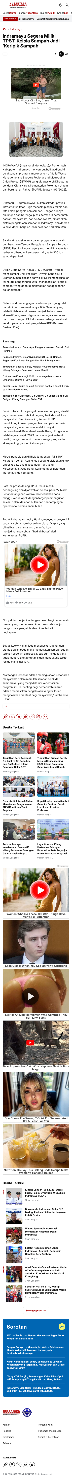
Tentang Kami (45, 1424)
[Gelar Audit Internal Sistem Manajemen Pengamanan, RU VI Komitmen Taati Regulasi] (19, 786)
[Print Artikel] (39, 716)
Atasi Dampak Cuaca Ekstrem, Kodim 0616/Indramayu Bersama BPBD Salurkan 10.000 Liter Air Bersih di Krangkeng (46, 1272)
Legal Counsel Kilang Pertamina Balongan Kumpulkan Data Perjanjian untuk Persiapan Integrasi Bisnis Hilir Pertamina (52, 849)
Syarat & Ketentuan (48, 1437)
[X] (12, 716)
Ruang (47, 12)
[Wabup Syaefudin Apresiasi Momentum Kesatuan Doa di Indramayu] (14, 1235)
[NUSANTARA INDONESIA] (18, 5)
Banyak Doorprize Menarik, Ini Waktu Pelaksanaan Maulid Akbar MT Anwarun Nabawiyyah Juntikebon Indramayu (35, 1350)
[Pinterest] (25, 716)
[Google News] (32, 1464)
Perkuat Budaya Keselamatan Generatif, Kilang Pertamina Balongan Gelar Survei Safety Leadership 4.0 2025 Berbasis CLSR (18, 849)
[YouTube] (25, 1464)
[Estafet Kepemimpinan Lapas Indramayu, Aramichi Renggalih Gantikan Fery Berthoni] (14, 1254)
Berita (9, 12)
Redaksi (7, 1430)
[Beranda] (4, 29)
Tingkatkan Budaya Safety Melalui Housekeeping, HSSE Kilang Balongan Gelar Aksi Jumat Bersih (34, 368)
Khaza (62, 12)
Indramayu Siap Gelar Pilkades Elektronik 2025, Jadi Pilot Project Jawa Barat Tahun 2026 (34, 1389)
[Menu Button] (4, 5)
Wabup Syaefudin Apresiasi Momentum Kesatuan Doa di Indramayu (41, 1231)
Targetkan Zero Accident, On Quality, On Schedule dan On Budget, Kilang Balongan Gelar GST (35, 397)
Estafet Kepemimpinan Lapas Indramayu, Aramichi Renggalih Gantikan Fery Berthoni (43, 1250)
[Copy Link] (45, 716)
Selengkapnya (34, 1310)
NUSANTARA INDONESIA (22, 1474)
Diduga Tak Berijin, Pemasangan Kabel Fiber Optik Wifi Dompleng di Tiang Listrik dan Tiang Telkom (35, 1378)
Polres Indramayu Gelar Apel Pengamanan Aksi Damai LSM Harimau (36, 349)
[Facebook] (5, 716)
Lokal (4, 1191)
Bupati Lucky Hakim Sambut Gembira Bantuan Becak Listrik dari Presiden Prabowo (36, 388)
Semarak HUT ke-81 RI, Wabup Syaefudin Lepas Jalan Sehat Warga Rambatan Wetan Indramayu (45, 1289)
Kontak (6, 1424)
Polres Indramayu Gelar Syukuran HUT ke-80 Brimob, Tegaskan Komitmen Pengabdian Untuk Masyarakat (32, 358)
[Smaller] (56, 54)
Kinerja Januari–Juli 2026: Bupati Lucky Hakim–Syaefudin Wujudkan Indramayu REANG (45, 1192)
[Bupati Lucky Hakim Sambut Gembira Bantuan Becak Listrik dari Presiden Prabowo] (53, 786)
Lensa (28, 12)
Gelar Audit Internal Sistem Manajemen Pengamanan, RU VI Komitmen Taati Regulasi (18, 806)
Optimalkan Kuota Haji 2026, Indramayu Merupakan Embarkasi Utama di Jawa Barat (32, 378)
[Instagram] (12, 1464)
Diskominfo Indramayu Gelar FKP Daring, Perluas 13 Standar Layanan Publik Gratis (45, 1212)
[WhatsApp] (32, 716)
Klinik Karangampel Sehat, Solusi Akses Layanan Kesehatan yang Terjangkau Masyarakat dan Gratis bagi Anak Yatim (36, 1364)
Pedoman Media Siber (50, 1430)
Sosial (4, 1269)
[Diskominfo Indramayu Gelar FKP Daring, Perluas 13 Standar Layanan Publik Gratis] (14, 1216)
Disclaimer (8, 1437)
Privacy (7, 1443)
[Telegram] (18, 716)
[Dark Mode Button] (60, 5)
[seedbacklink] (27, 1412)
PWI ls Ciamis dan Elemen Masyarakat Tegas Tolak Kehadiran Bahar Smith (35, 1337)
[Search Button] (67, 5)
